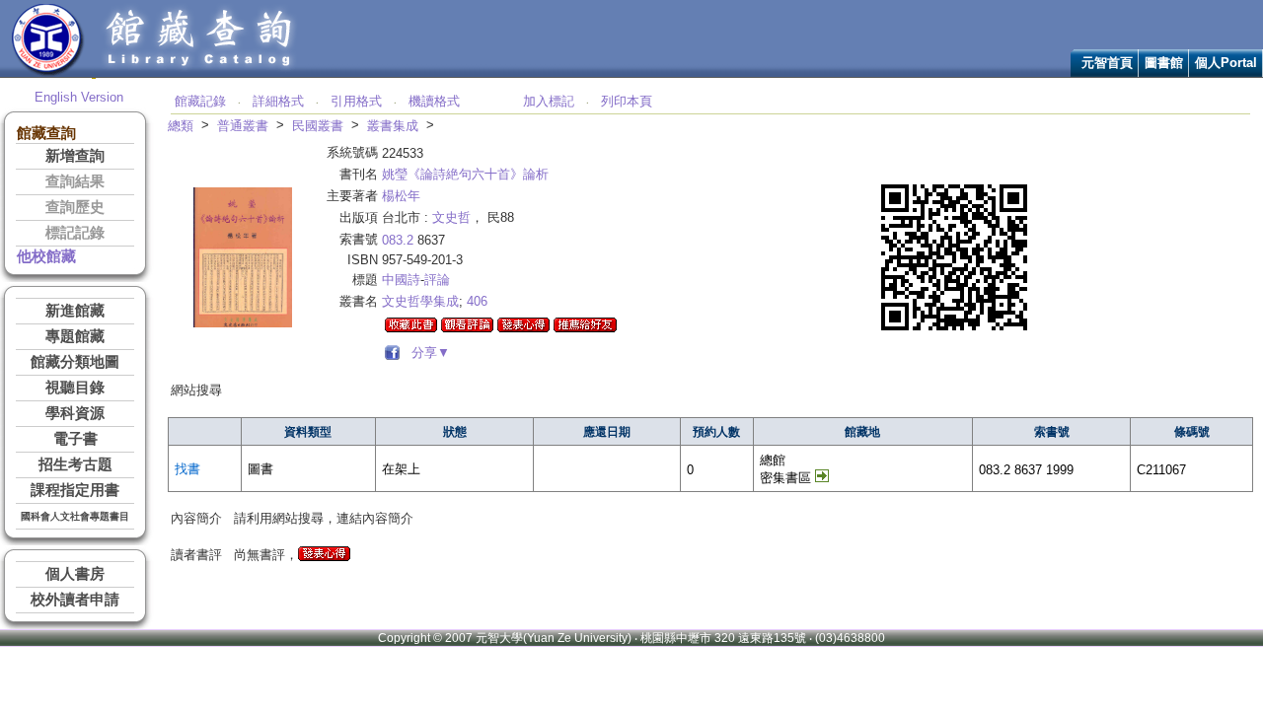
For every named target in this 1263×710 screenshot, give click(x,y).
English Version (79, 97)
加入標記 (548, 101)
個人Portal (1226, 62)
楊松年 (401, 195)
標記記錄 (75, 233)
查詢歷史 (75, 207)
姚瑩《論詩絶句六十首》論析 (465, 174)
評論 (437, 279)
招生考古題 (75, 464)
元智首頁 (1107, 62)
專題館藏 (75, 336)
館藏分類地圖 (75, 362)
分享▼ (427, 352)
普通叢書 (242, 125)
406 (477, 301)
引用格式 (356, 101)
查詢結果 (75, 181)
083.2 (397, 240)
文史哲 (451, 217)
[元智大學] (48, 72)
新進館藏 (75, 311)
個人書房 (75, 574)
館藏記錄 (200, 101)
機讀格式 (434, 101)
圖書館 (1164, 62)
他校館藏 (46, 256)
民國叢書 (317, 125)
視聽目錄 (75, 387)
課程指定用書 (75, 490)
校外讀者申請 (75, 599)
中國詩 (401, 279)
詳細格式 (278, 101)
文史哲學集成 (420, 301)
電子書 (75, 439)
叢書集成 (392, 125)
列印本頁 (626, 101)
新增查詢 (75, 156)
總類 (180, 125)
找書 (187, 469)
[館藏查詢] (200, 72)
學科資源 (75, 413)
